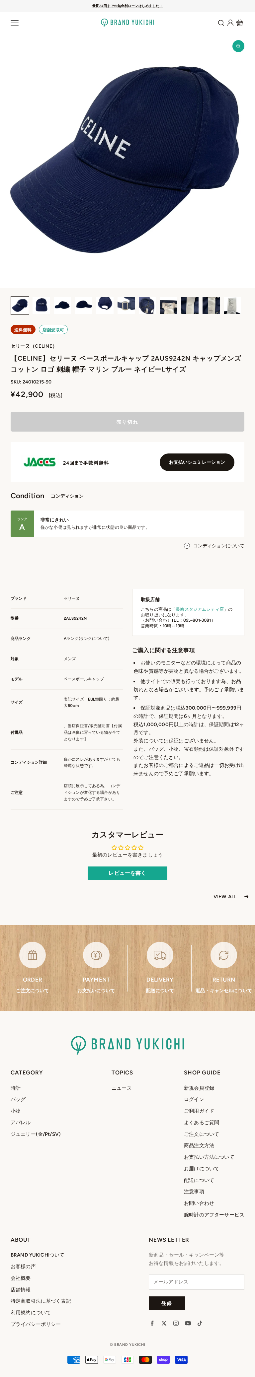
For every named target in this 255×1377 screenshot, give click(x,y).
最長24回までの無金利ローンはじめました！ (127, 6)
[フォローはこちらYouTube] (188, 1323)
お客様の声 (23, 1267)
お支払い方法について (209, 1157)
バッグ (18, 1099)
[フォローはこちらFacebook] (152, 1323)
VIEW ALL (225, 897)
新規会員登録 (199, 1088)
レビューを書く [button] (127, 873)
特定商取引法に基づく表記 (41, 1301)
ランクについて (94, 638)
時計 (16, 1088)
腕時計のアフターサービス (214, 1215)
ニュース (122, 1088)
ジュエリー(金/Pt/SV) (36, 1134)
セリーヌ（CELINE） (34, 346)
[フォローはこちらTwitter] (164, 1323)
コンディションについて (218, 546)
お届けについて (201, 1169)
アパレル (21, 1123)
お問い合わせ (199, 1203)
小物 (16, 1111)
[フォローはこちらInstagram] (176, 1323)
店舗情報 (21, 1290)
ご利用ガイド (199, 1111)
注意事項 (194, 1192)
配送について (199, 1180)
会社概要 (21, 1278)
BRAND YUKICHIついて (37, 1255)
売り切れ (127, 422)
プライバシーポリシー (36, 1324)
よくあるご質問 (201, 1123)
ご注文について (201, 1134)
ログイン (194, 1099)
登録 (166, 1303)
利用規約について (31, 1313)
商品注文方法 (199, 1145)
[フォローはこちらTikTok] (200, 1323)
